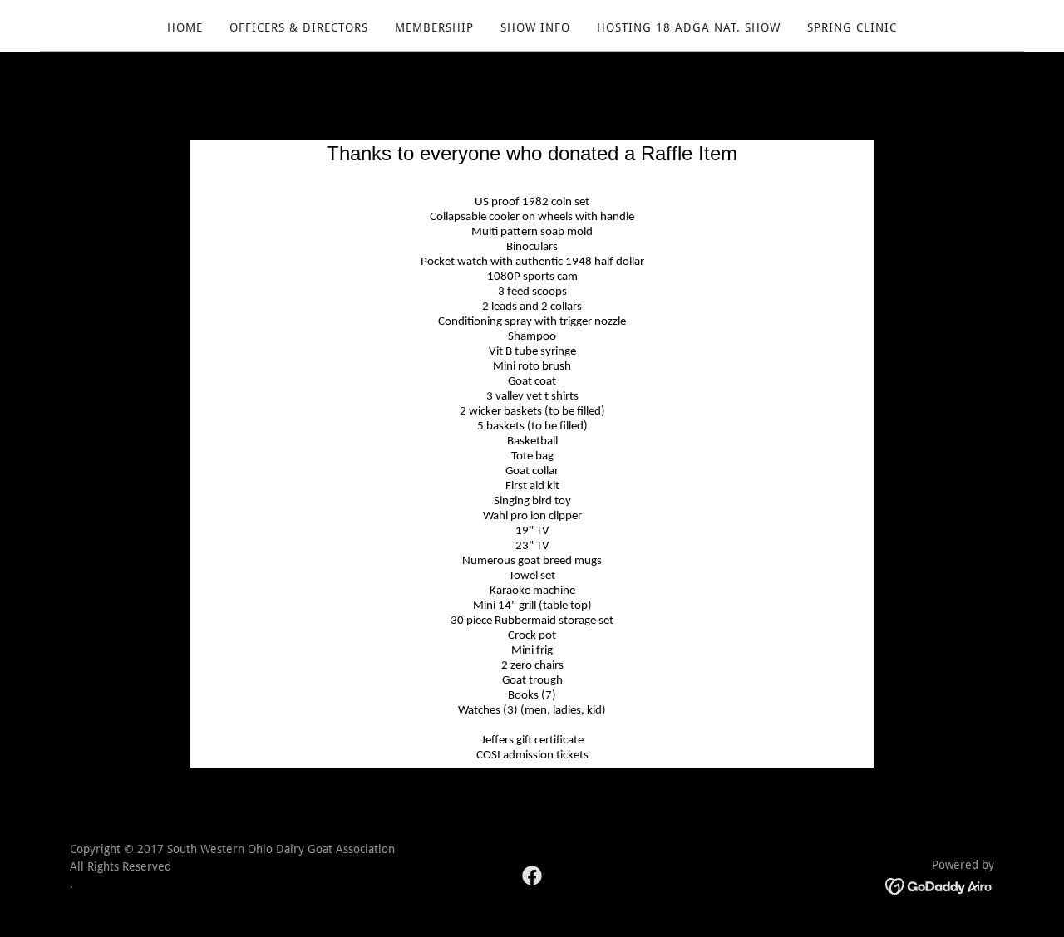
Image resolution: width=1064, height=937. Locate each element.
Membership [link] (434, 27)
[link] (532, 875)
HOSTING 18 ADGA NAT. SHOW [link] (689, 27)
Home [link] (185, 27)
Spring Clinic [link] (852, 27)
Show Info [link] (535, 27)
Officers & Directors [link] (298, 27)
